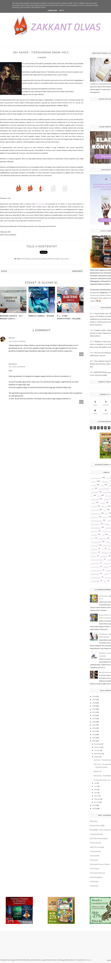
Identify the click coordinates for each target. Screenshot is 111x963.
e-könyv (93, 556)
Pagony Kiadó (95, 567)
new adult (94, 531)
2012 (22, 259)
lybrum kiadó (95, 581)
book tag (106, 567)
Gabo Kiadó (94, 517)
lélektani (51, 259)
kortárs (102, 503)
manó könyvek (95, 513)
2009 (92, 538)
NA (103, 549)
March (96, 796)
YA (92, 496)
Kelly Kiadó (94, 545)
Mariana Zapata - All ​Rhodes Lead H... (11, 317)
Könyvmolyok (94, 868)
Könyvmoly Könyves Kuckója (99, 864)
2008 (103, 535)
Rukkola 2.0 (97, 771)
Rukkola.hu (41, 204)
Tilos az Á (106, 574)
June (95, 786)
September (98, 753)
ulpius (93, 503)
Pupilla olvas (94, 886)
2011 (105, 581)
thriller (104, 506)
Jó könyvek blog (95, 851)
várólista (106, 499)
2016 (92, 489)
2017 (94, 725)
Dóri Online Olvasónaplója (99, 838)
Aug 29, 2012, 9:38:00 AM (17, 341)
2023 (94, 706)
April (95, 793)
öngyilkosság (59, 259)
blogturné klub (96, 478)
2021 (94, 712)
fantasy (105, 517)
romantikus (105, 482)
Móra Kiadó (102, 538)
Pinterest (106, 405)
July (95, 783)
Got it (61, 10)
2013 (99, 496)
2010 (104, 510)
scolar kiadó (95, 563)
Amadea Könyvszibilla (97, 825)
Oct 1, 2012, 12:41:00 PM (17, 367)
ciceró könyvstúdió (97, 560)
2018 (94, 722)
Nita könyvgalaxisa (96, 877)
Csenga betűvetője (96, 834)
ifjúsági (27, 259)
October (97, 750)
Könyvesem (94, 860)
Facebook (106, 413)
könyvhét (94, 553)
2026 (94, 696)
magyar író (94, 492)
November (97, 747)
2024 (94, 703)
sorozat (93, 482)
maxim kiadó (95, 499)
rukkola (66, 259)
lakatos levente (96, 577)
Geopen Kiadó (95, 574)
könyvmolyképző (42, 259)
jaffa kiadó (103, 556)
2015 (94, 731)
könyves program (96, 521)
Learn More (52, 10)
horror (107, 524)
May (95, 789)
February (97, 799)
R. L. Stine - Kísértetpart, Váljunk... (69, 317)
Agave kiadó (94, 510)
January (96, 802)
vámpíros (94, 535)
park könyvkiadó (96, 570)
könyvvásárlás (95, 528)
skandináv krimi (96, 542)
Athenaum (94, 549)
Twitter (95, 413)
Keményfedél (94, 856)
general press (95, 524)
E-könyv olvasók (95, 843)
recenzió (93, 506)
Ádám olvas (94, 821)
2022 (94, 709)
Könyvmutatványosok (97, 873)
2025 (94, 699)
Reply (81, 354)
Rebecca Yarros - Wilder (41, 316)
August (96, 757)
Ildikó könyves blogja (97, 847)
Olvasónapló (94, 881)
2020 (94, 715)
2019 (94, 718)
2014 (102, 485)
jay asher (33, 259)
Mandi (12, 338)
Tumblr (95, 405)
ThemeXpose (87, 960)
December (97, 744)
